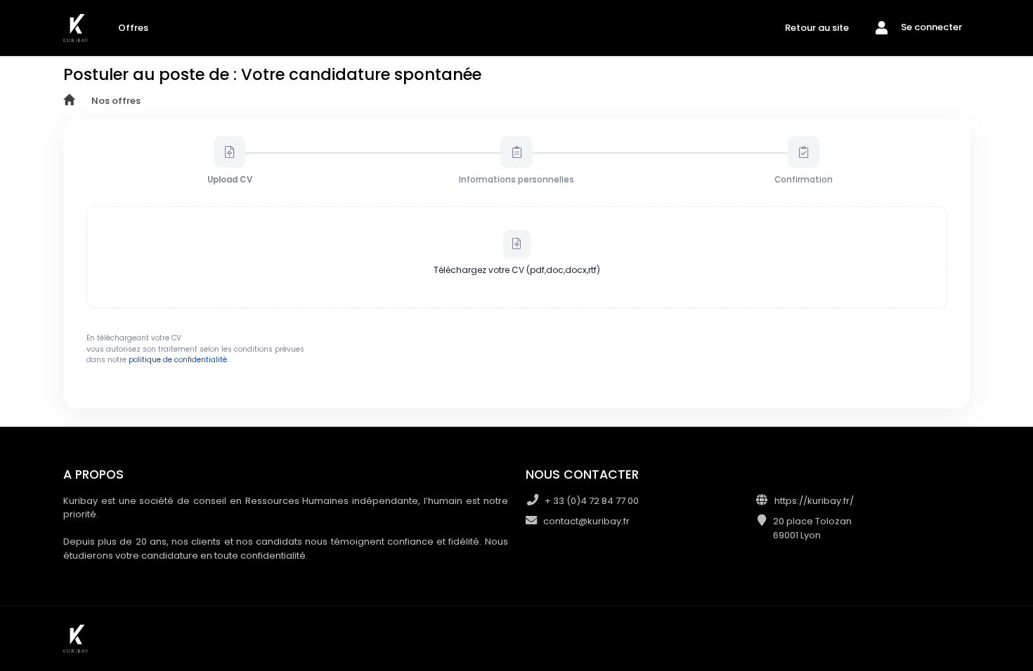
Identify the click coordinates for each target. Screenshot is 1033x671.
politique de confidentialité (178, 359)
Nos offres (116, 100)
